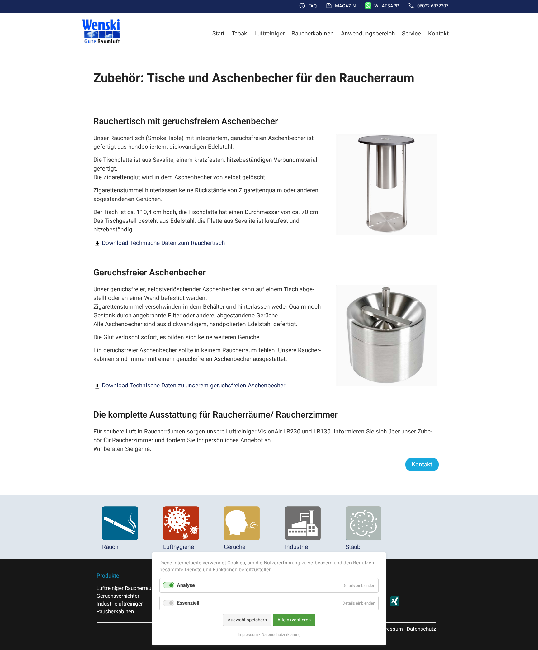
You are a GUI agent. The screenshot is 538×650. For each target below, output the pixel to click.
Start (218, 33)
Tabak (239, 33)
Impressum (389, 629)
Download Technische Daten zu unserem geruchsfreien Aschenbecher (193, 385)
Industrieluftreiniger (120, 604)
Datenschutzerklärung (281, 635)
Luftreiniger (269, 33)
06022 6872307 (432, 5)
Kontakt (438, 33)
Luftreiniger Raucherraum (126, 588)
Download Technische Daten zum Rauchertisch (163, 243)
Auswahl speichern (247, 619)
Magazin (345, 5)
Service (411, 33)
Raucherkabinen (312, 33)
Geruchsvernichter (118, 596)
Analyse (186, 585)
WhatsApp (386, 5)
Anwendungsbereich (368, 33)
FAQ (312, 5)
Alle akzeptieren (294, 619)
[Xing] (394, 604)
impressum (248, 635)
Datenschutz (421, 629)
